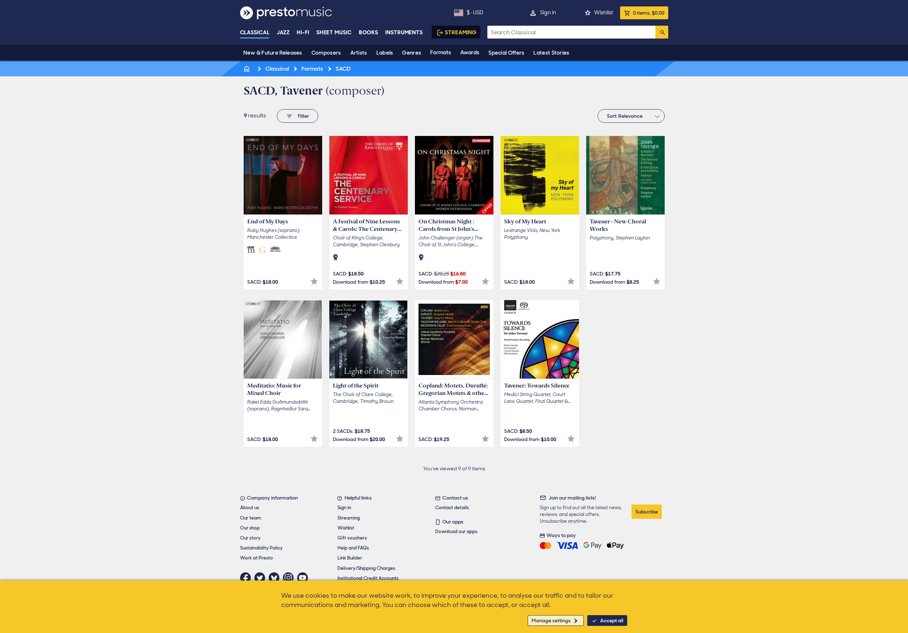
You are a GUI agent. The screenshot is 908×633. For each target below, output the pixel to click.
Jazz (283, 32)
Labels (384, 52)
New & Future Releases (272, 52)
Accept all (611, 620)
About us (249, 508)
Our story (250, 538)
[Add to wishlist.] (314, 281)
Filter (303, 116)
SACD (343, 68)
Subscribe (646, 511)
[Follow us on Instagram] (290, 577)
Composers (326, 52)
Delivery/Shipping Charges (366, 568)
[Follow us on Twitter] (261, 577)
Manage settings (551, 620)
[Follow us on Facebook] (247, 577)
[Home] (247, 68)
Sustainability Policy (261, 548)
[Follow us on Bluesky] (276, 577)
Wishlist (603, 12)
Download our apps (456, 531)
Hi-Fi (303, 32)
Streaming (461, 32)
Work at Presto (256, 558)
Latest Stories (551, 52)
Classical (255, 32)
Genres (411, 52)
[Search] (661, 32)
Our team (250, 518)
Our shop (250, 528)
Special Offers (506, 52)
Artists (358, 52)
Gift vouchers (352, 538)
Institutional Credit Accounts (368, 578)
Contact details (452, 508)
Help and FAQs (353, 548)
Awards (469, 52)
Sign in (548, 12)
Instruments (404, 32)
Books (369, 32)
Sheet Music (334, 32)
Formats (440, 52)
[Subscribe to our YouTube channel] (304, 577)
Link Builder (350, 558)
